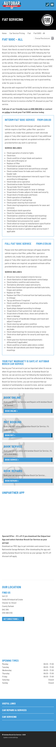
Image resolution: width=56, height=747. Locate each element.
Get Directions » (11, 619)
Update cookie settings (10, 737)
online (7, 112)
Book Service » (12, 460)
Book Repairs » (12, 481)
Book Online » (11, 411)
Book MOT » (10, 435)
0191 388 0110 (36, 109)
